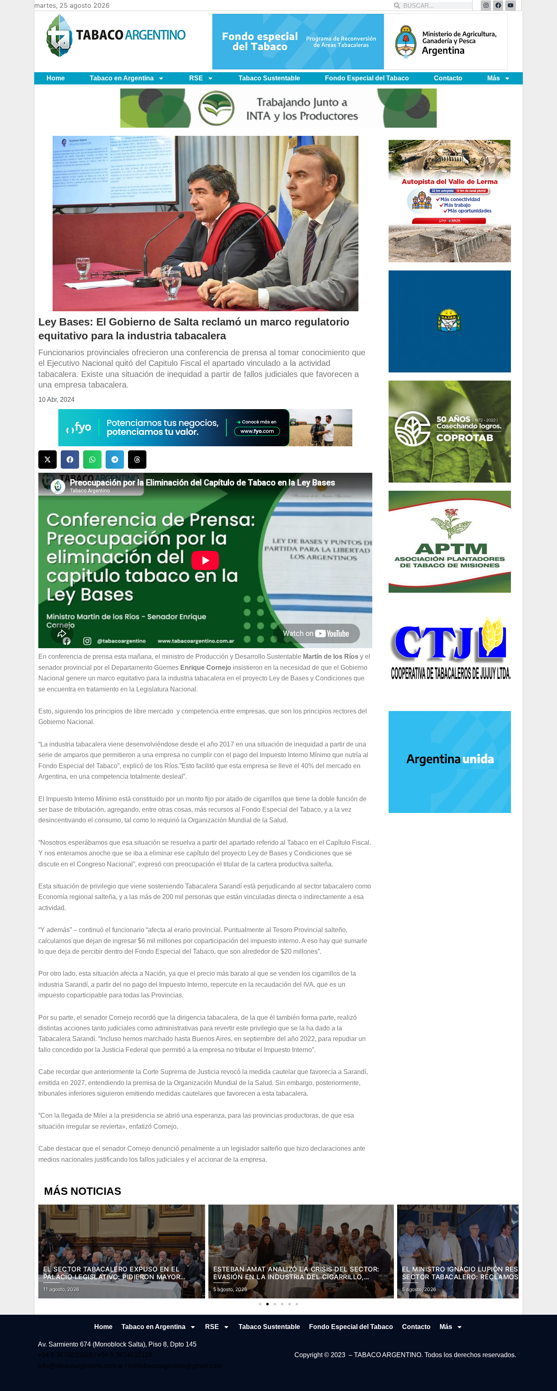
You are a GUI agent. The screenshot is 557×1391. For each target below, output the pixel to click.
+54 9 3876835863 (66, 1354)
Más (493, 78)
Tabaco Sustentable (269, 78)
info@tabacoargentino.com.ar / (83, 1365)
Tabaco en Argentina (122, 78)
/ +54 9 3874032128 (123, 1354)
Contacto (448, 78)
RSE (196, 78)
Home (55, 78)
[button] (47, 459)
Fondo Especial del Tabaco (367, 78)
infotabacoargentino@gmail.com (175, 1365)
